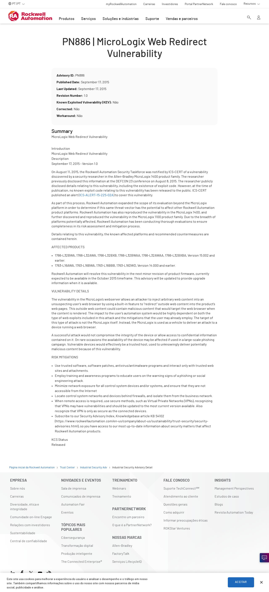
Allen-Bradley (122, 545)
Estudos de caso (227, 496)
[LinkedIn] (13, 572)
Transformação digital (77, 545)
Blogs (219, 504)
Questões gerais (175, 504)
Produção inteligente (76, 553)
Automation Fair (73, 504)
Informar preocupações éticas (186, 520)
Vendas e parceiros (182, 19)
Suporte (152, 19)
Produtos (66, 19)
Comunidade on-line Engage (31, 517)
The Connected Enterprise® (81, 561)
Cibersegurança (73, 537)
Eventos (67, 512)
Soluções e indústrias (121, 19)
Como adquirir (174, 512)
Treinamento (121, 496)
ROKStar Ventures (177, 528)
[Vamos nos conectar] (264, 557)
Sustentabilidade (22, 533)
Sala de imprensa (73, 488)
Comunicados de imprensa (80, 496)
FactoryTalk (120, 553)
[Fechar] (261, 582)
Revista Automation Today (234, 512)
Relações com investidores (30, 525)
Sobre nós (17, 488)
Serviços (88, 19)
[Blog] (49, 572)
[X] (31, 572)
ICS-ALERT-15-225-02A (96, 195)
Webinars (119, 488)
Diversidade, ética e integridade (24, 507)
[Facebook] (21, 572)
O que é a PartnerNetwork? (132, 525)
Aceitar (241, 582)
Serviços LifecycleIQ (127, 561)
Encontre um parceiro (128, 517)
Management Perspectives (234, 488)
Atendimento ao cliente (181, 496)
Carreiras (17, 496)
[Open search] (249, 18)
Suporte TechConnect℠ (181, 488)
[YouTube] (40, 572)
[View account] (259, 18)
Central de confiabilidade (28, 541)
